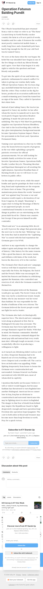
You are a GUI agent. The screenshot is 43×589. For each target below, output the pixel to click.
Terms (24, 575)
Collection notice (33, 575)
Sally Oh (13, 510)
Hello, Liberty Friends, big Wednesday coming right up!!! (15, 507)
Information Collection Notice (25, 560)
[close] (37, 517)
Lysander (5, 17)
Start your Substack (16, 580)
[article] (21, 508)
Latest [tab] (9, 497)
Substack (12, 585)
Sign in (39, 3)
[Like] (4, 24)
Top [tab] (4, 497)
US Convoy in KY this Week (13, 503)
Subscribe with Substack (23, 553)
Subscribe (31, 3)
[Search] (39, 497)
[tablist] (10, 472)
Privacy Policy (21, 562)
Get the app (31, 580)
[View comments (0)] (8, 24)
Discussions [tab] (17, 497)
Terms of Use (31, 558)
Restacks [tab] (15, 472)
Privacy (18, 575)
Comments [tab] (6, 472)
